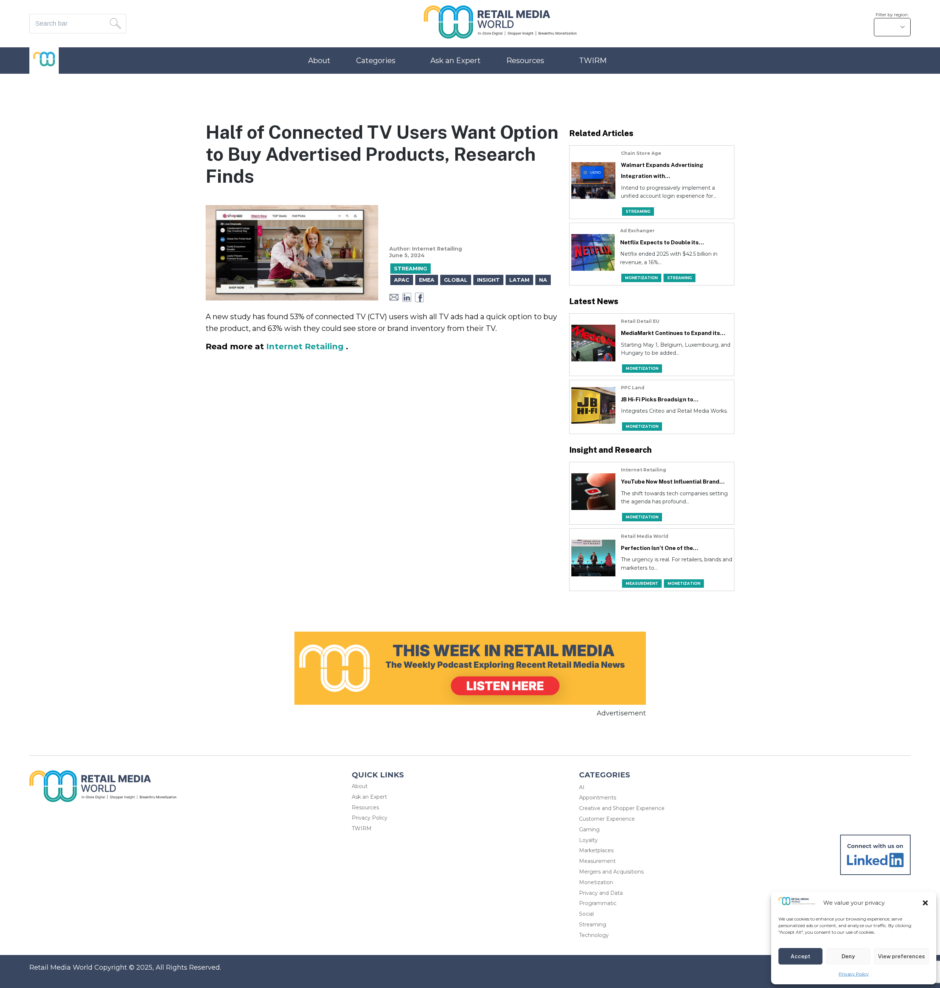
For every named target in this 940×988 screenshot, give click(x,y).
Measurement (597, 861)
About (319, 60)
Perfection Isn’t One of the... (659, 548)
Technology (594, 935)
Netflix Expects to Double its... (662, 242)
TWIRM (593, 60)
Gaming (589, 829)
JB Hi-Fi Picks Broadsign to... (659, 399)
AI (582, 787)
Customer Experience (607, 819)
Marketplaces (596, 850)
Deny (848, 956)
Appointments (597, 797)
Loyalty (588, 840)
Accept (800, 956)
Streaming (592, 924)
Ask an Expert (455, 60)
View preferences (901, 956)
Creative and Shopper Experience (622, 808)
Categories (375, 60)
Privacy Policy (854, 974)
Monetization (596, 882)
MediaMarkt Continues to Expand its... (673, 333)
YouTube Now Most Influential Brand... (672, 481)
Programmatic (598, 903)
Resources (525, 60)
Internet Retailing (306, 346)
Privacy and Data (601, 893)
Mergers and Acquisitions (611, 871)
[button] (925, 903)
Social (586, 914)
